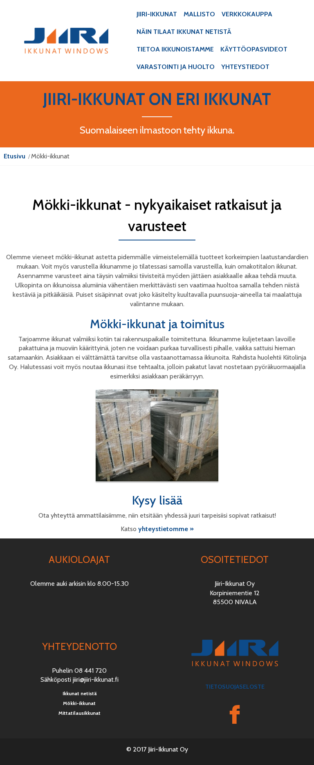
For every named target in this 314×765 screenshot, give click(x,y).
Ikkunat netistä (79, 693)
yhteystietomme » (166, 529)
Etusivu (14, 156)
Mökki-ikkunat (79, 703)
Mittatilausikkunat (79, 713)
